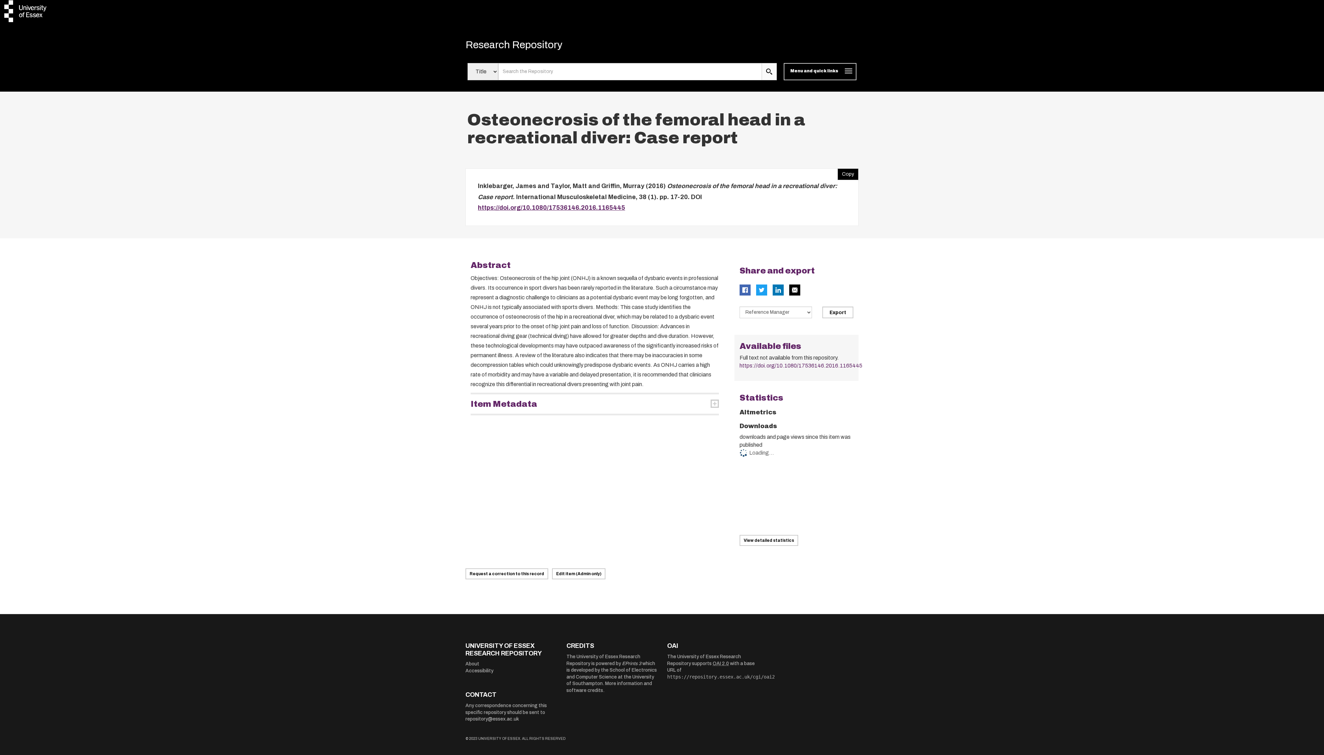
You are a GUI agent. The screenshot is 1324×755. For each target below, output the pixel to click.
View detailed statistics (769, 540)
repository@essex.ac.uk (492, 719)
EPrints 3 (631, 663)
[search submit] (769, 71)
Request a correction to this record (507, 573)
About (472, 663)
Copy (845, 172)
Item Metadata (504, 404)
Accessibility (479, 670)
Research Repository (513, 44)
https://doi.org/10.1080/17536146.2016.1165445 (551, 207)
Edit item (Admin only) (578, 573)
